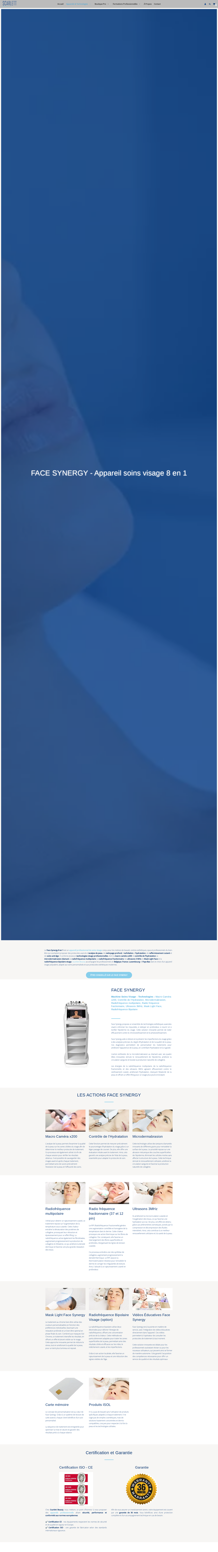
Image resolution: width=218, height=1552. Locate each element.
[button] (90, 4)
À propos (148, 4)
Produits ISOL (100, 1405)
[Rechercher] (210, 4)
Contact (157, 4)
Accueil (60, 4)
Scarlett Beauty (78, 961)
